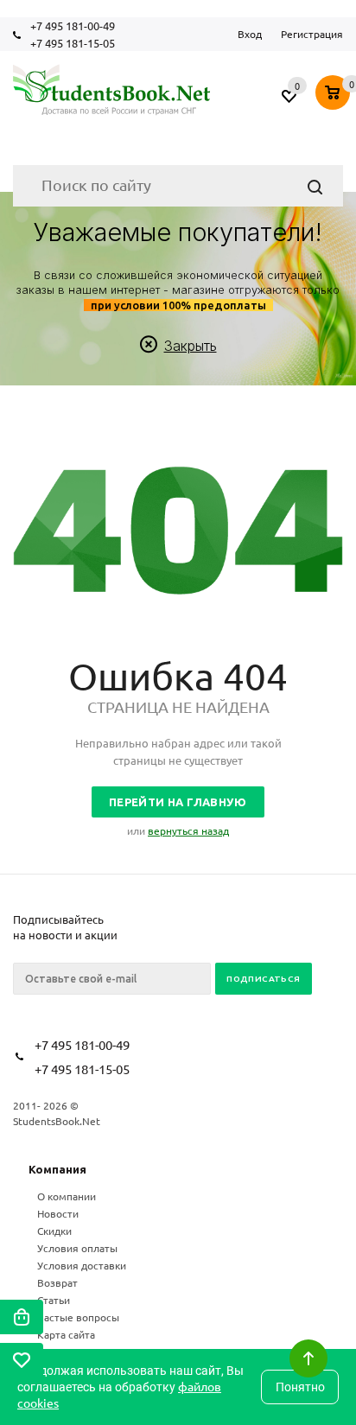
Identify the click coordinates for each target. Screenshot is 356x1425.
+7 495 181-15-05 (72, 42)
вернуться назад (188, 830)
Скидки (54, 1230)
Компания (57, 1169)
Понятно (300, 1387)
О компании (66, 1196)
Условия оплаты (77, 1248)
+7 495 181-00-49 (72, 25)
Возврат (57, 1282)
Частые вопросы (78, 1317)
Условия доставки (81, 1265)
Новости (58, 1213)
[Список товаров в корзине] (335, 94)
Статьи (53, 1300)
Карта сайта (66, 1334)
